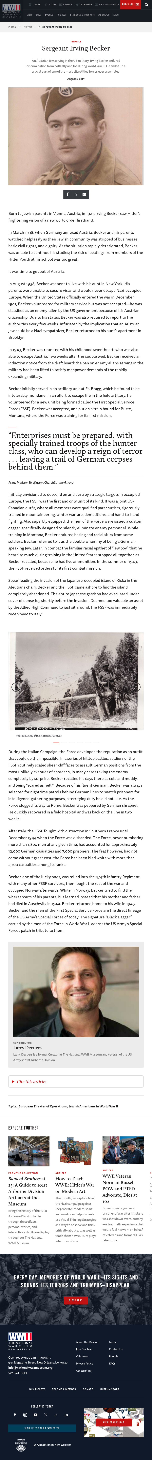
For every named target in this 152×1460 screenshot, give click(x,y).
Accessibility (83, 1370)
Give (116, 14)
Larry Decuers (27, 1047)
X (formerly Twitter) (45, 1415)
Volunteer (82, 1356)
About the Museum (87, 1342)
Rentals (113, 1356)
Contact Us (116, 1349)
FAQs (112, 1363)
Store (52, 4)
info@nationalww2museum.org (30, 1367)
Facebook (14, 1415)
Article (60, 1173)
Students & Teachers (82, 14)
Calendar (86, 4)
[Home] (11, 11)
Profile (76, 41)
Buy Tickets (37, 1389)
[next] (136, 687)
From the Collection (23, 1173)
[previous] (15, 687)
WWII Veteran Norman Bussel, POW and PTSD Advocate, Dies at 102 (120, 1188)
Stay (38, 14)
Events (49, 14)
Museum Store (110, 1389)
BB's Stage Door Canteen (114, 4)
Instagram (25, 1415)
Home (12, 26)
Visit (29, 14)
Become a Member (64, 1389)
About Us (103, 14)
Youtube (35, 1415)
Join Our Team (84, 1349)
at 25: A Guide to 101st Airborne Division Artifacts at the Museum (27, 1191)
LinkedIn (66, 1415)
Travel (37, 4)
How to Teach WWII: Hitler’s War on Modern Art (74, 1185)
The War (61, 14)
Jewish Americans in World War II (93, 1106)
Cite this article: (31, 1081)
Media (113, 1342)
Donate (88, 1389)
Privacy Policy (84, 1363)
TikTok (55, 1415)
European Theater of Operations (42, 1106)
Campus (68, 4)
